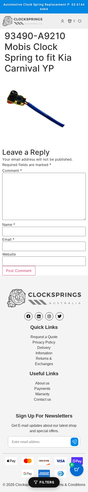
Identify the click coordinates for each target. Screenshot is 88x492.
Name (8, 224)
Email (8, 239)
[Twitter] (60, 316)
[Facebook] (28, 316)
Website (9, 254)
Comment (12, 170)
